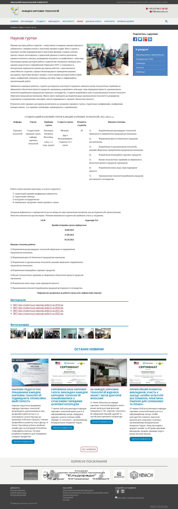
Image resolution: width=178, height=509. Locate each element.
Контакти (109, 21)
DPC (166, 507)
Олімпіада (140, 63)
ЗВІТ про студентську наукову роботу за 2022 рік (38, 313)
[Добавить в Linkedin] (150, 39)
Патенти (140, 67)
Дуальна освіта (93, 21)
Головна (13, 27)
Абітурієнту (68, 21)
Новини (14, 21)
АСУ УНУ (66, 499)
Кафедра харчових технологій (40, 11)
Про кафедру (27, 21)
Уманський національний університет (29, 2)
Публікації (140, 72)
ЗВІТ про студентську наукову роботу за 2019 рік (38, 304)
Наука (80, 21)
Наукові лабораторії (18, 492)
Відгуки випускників (18, 495)
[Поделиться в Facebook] (135, 39)
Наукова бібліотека (70, 495)
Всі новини (89, 449)
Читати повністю (23, 441)
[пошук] (151, 21)
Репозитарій (68, 497)
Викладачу (54, 21)
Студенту (41, 21)
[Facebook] (117, 493)
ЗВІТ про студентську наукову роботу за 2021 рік (38, 310)
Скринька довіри (125, 21)
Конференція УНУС (144, 59)
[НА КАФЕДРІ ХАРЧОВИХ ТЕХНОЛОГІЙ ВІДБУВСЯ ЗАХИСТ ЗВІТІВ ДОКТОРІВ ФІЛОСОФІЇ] (108, 372)
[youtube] (122, 493)
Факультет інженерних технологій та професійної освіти (142, 2)
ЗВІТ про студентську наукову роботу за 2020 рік (38, 307)
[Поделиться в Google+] (145, 39)
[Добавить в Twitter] (140, 39)
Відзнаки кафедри (17, 490)
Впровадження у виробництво (150, 54)
